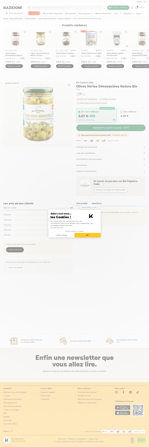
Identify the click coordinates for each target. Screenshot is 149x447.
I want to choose (61, 235)
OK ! (87, 235)
